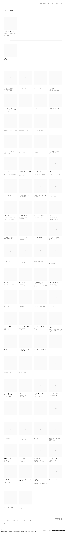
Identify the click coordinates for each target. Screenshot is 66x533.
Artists (35, 3)
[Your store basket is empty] (61, 3)
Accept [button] (63, 530)
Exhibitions (40, 3)
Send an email (61, 519)
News (57, 3)
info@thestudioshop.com (18, 522)
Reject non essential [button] (56, 530)
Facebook (58, 519)
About (49, 3)
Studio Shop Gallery (9, 3)
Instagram (56, 519)
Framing (45, 3)
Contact (53, 3)
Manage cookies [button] (6, 527)
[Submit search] (60, 3)
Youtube (60, 519)
